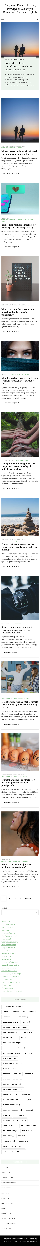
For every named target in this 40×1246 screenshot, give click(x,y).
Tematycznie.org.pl (8, 953)
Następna (28, 898)
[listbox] (20, 57)
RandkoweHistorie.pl (9, 962)
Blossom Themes (12, 1241)
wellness (8, 1136)
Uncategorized (7, 1223)
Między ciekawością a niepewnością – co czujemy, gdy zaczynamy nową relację (19, 704)
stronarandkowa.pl (8, 945)
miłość (29, 1053)
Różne (3, 221)
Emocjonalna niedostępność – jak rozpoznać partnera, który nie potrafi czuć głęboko (18, 466)
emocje (28, 1032)
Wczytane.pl (6, 939)
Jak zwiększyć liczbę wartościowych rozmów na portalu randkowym (18, 66)
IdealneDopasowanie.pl (10, 965)
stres (6, 1115)
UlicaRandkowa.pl (8, 933)
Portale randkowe (11, 59)
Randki (22, 59)
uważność (27, 1131)
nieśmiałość (9, 1058)
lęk (23, 1038)
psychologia (10, 1094)
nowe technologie (12, 1063)
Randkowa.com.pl (8, 925)
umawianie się (10, 1131)
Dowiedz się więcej (9, 173)
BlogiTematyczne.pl (9, 936)
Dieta (3, 1167)
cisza (6, 1017)
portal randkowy (12, 1084)
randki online (10, 1100)
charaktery (29, 1012)
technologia (10, 1125)
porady (29, 1074)
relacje (27, 1100)
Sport (3, 1208)
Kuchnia (4, 1173)
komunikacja (10, 1038)
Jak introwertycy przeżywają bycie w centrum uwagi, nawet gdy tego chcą (20, 380)
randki (26, 1094)
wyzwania (9, 1141)
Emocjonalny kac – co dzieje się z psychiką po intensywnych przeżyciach (18, 782)
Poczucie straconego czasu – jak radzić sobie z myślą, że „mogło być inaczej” (19, 547)
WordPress (33, 1241)
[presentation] (2, 57)
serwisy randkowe (12, 1110)
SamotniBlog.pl (7, 927)
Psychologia (21, 220)
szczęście (20, 1115)
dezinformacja (11, 1022)
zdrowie (23, 1141)
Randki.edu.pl (6, 951)
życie (20, 1151)
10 (21, 898)
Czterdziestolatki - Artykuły (12, 991)
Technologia (17, 624)
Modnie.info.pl (6, 956)
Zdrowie (31, 306)
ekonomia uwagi (11, 1032)
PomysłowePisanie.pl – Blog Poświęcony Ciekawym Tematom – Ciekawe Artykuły (20, 8)
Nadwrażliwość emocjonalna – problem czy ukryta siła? (17, 866)
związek (8, 1151)
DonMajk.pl (5, 922)
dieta (26, 1022)
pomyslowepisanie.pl (9, 942)
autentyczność (11, 1012)
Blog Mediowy (6, 979)
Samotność (6, 1203)
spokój (30, 1110)
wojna (22, 1136)
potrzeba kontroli (12, 1089)
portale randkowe (12, 1079)
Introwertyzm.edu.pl (9, 971)
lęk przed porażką (12, 1043)
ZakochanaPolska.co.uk (10, 977)
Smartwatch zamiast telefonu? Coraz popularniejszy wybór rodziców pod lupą (16, 630)
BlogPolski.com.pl (8, 948)
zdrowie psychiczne (13, 1146)
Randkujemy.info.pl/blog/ (11, 974)
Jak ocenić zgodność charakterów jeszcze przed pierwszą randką (18, 226)
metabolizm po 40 (11, 1053)
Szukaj (4, 908)
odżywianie (9, 1069)
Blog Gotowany (7, 988)
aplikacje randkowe (13, 1006)
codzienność (21, 1017)
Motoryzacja (6, 1178)
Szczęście (22, 306)
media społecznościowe (14, 1048)
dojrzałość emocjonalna (15, 1027)
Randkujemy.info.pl (8, 968)
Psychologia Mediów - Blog (11, 982)
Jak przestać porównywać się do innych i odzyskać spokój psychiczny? (17, 312)
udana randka (28, 1125)
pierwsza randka (12, 1074)
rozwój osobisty (11, 1105)
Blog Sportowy (7, 985)
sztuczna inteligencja (14, 1120)
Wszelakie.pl (6, 930)
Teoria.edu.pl (6, 959)
